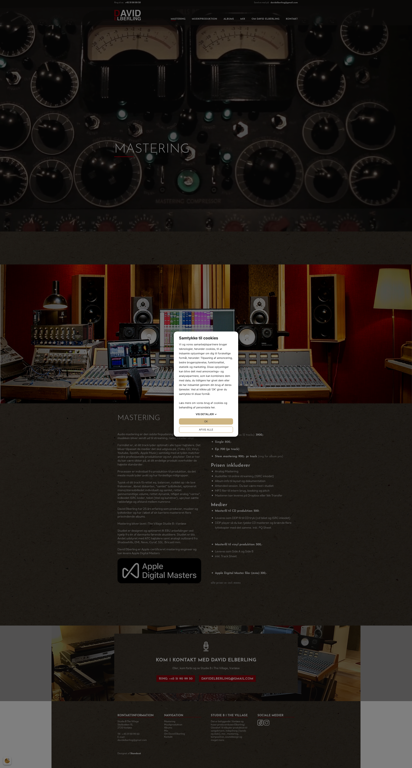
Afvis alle (206, 429)
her (213, 407)
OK (206, 421)
